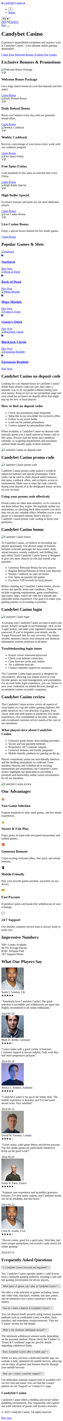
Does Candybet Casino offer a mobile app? (25, 1351)
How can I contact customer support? (23, 1373)
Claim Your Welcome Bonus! (17, 54)
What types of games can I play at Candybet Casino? (31, 1286)
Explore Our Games (45, 54)
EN (6, 18)
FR (14, 22)
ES (10, 22)
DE (3, 22)
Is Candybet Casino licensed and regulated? (26, 1267)
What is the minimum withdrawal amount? (25, 1330)
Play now (6, 1417)
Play (3, 25)
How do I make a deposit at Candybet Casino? (27, 1308)
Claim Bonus (8, 95)
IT (17, 22)
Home (11, 12)
